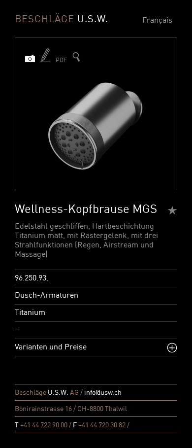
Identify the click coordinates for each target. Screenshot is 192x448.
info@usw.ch (103, 392)
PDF (61, 61)
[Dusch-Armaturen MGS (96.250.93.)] (76, 57)
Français (157, 21)
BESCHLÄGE (61, 20)
